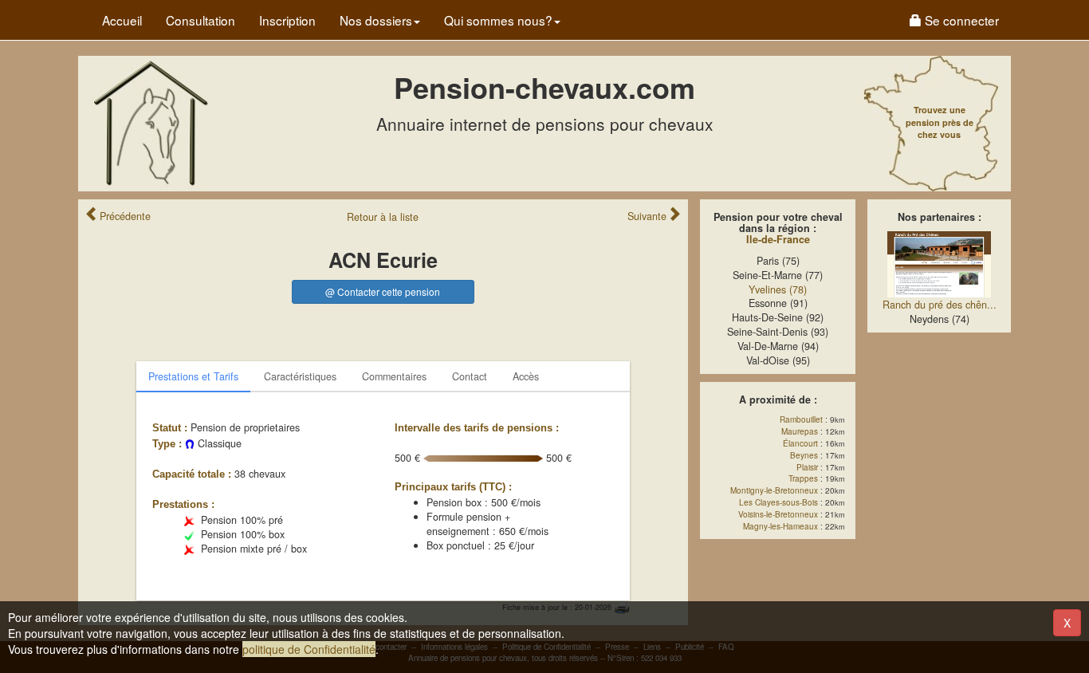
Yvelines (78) (778, 289)
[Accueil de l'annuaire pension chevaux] (150, 122)
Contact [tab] (469, 376)
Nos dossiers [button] (376, 20)
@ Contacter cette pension (382, 291)
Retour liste (383, 217)
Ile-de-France (778, 239)
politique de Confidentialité (308, 649)
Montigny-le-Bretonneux (774, 490)
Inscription (287, 20)
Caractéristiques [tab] (300, 376)
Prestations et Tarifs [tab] (193, 376)
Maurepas (799, 431)
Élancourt (800, 443)
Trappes (803, 478)
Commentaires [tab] (394, 376)
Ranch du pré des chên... (940, 304)
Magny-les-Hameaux (780, 526)
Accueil (122, 20)
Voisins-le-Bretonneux (778, 514)
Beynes (804, 455)
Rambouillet (801, 419)
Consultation (200, 20)
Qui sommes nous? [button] (498, 20)
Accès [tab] (526, 376)
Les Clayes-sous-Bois (778, 502)
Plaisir (807, 467)
